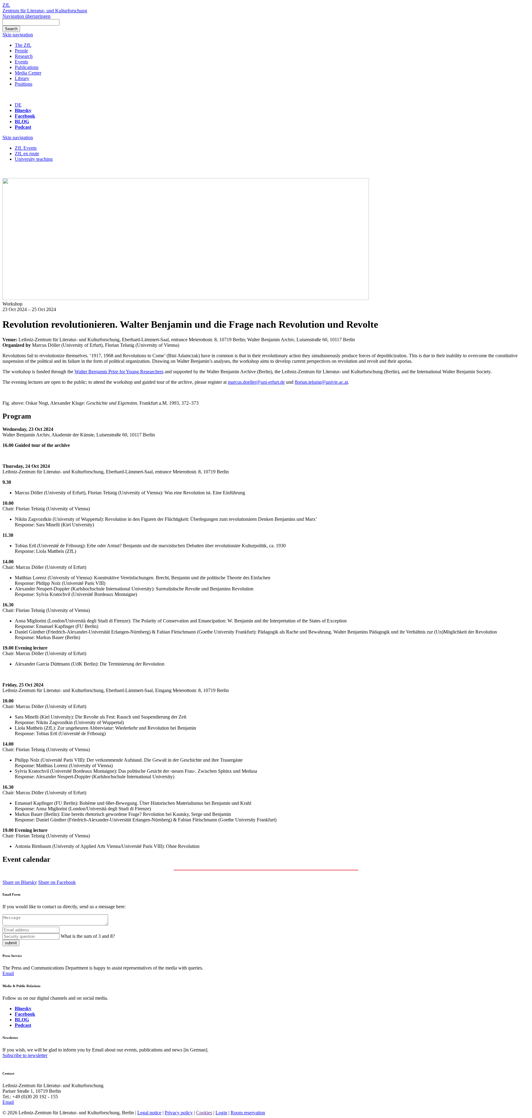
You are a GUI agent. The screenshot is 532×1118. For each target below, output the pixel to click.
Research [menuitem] (24, 56)
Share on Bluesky (19, 882)
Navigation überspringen (26, 16)
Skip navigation (17, 34)
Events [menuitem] (21, 61)
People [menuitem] (21, 50)
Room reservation (248, 1112)
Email (8, 973)
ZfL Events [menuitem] (26, 148)
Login (221, 1112)
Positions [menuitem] (23, 84)
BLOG (22, 121)
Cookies (204, 1112)
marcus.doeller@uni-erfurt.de (256, 382)
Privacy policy (179, 1112)
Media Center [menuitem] (28, 72)
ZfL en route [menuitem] (27, 153)
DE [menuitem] (18, 104)
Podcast (23, 127)
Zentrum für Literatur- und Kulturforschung (44, 10)
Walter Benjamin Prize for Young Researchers (119, 371)
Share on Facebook (57, 882)
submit (11, 943)
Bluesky (23, 110)
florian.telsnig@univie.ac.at (321, 382)
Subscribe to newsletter (24, 1055)
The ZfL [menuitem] (23, 45)
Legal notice (149, 1112)
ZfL (6, 5)
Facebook (25, 116)
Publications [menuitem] (26, 67)
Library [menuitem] (22, 78)
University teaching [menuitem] (34, 159)
